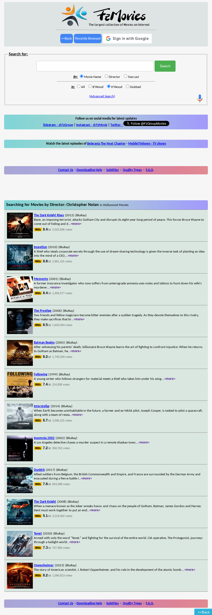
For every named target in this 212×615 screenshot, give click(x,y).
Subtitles (112, 170)
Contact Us (65, 170)
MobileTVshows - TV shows (147, 143)
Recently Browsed (88, 38)
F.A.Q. (150, 170)
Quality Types (132, 170)
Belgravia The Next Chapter (106, 143)
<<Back (66, 38)
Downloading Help (89, 170)
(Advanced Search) (102, 96)
